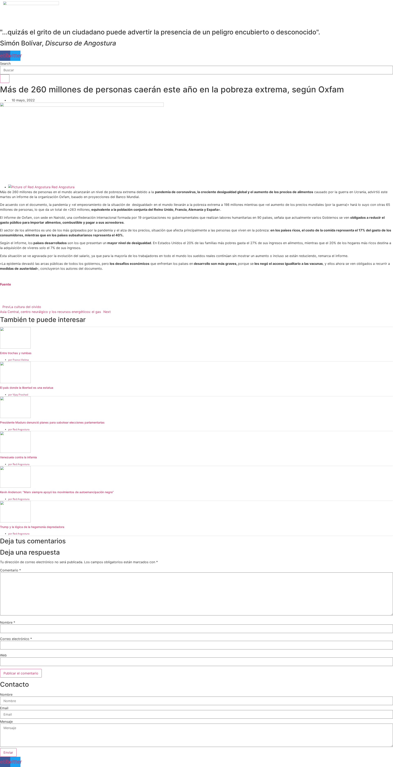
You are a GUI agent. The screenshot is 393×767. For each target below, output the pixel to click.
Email (4, 708)
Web (3, 655)
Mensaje (6, 721)
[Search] (4, 78)
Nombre (7, 622)
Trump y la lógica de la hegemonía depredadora (32, 527)
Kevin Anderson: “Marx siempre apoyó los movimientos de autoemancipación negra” (57, 492)
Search (5, 63)
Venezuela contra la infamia (18, 457)
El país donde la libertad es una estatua (26, 387)
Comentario (10, 570)
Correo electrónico (16, 638)
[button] (196, 292)
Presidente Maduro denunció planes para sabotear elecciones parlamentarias (52, 422)
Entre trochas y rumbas (16, 353)
